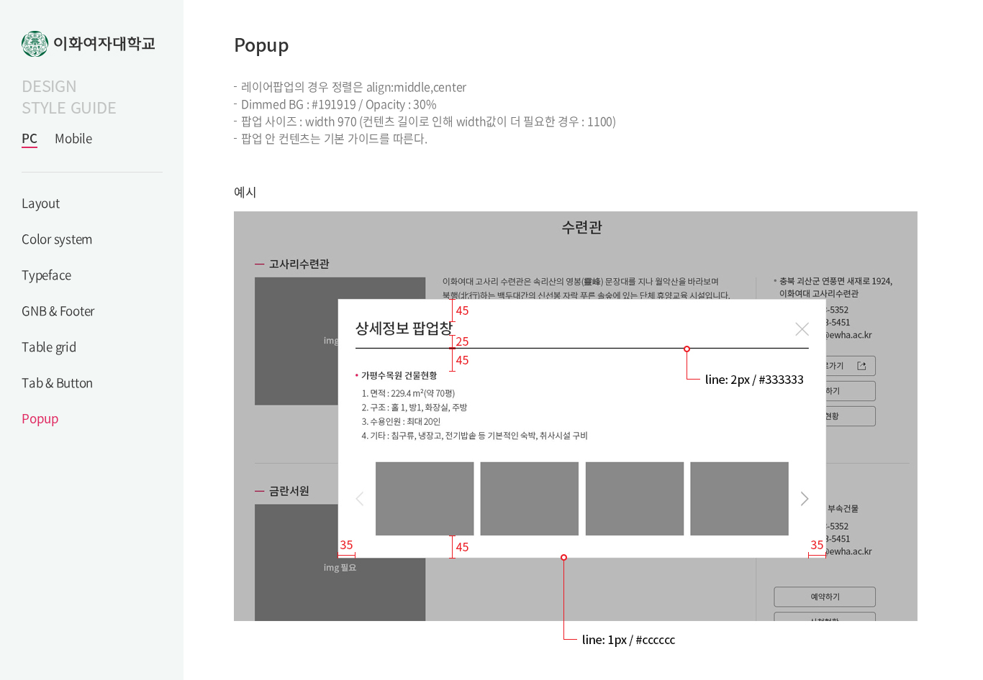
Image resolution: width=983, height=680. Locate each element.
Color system (57, 238)
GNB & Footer (58, 310)
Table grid (49, 346)
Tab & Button (57, 382)
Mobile (73, 138)
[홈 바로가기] (92, 43)
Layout (41, 202)
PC (29, 138)
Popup (40, 418)
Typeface (46, 274)
